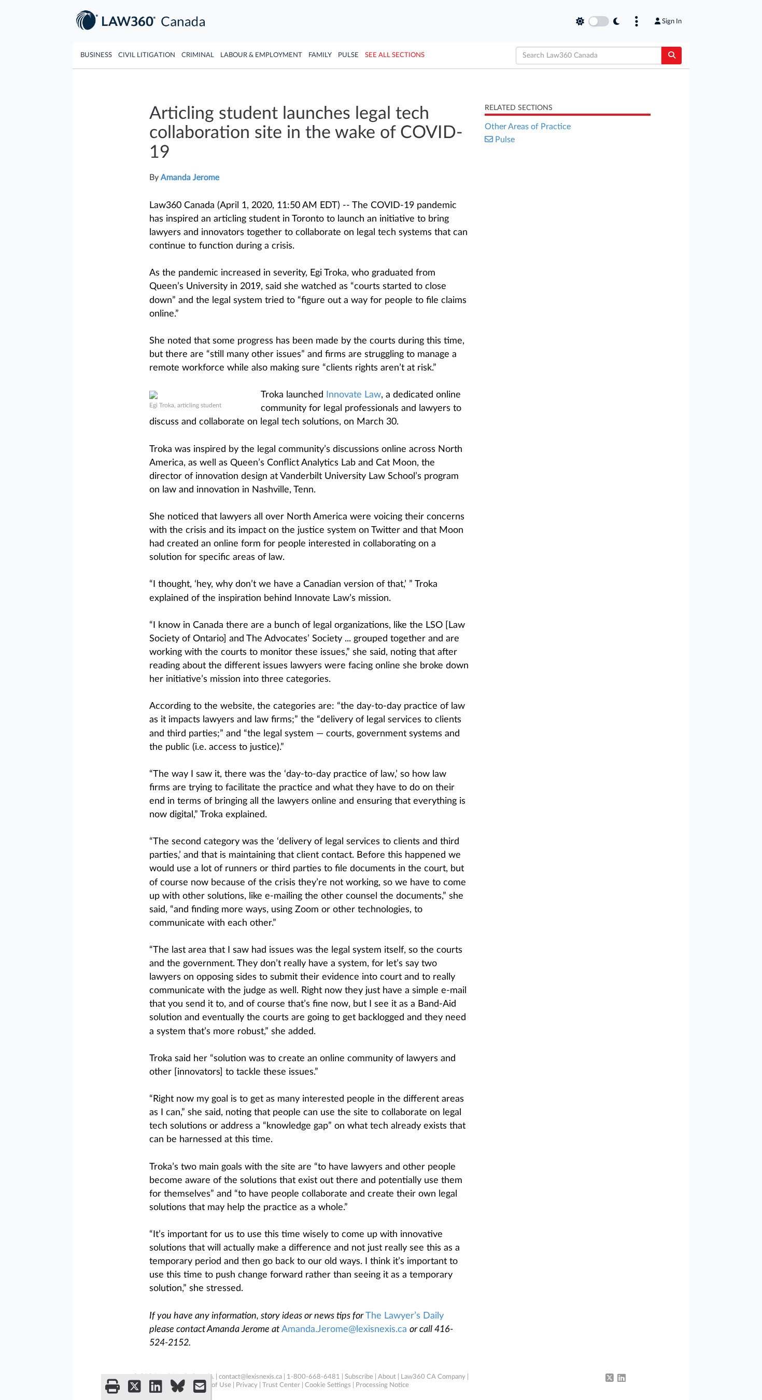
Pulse (348, 55)
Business (96, 55)
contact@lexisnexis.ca (250, 1377)
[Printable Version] (112, 1387)
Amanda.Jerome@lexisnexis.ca (344, 1329)
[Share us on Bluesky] (177, 1387)
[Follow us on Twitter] (609, 1378)
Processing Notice (382, 1385)
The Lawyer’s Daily (404, 1316)
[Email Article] (199, 1387)
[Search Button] (671, 55)
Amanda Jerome (190, 177)
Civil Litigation (146, 55)
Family (320, 55)
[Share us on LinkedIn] (155, 1387)
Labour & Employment (261, 55)
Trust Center (281, 1385)
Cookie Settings (328, 1385)
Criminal (197, 55)
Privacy (247, 1385)
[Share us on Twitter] (134, 1387)
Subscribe (359, 1377)
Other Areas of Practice (528, 126)
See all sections (395, 55)
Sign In (672, 21)
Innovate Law (353, 395)
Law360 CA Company (433, 1377)
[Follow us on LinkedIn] (621, 1378)
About (387, 1377)
